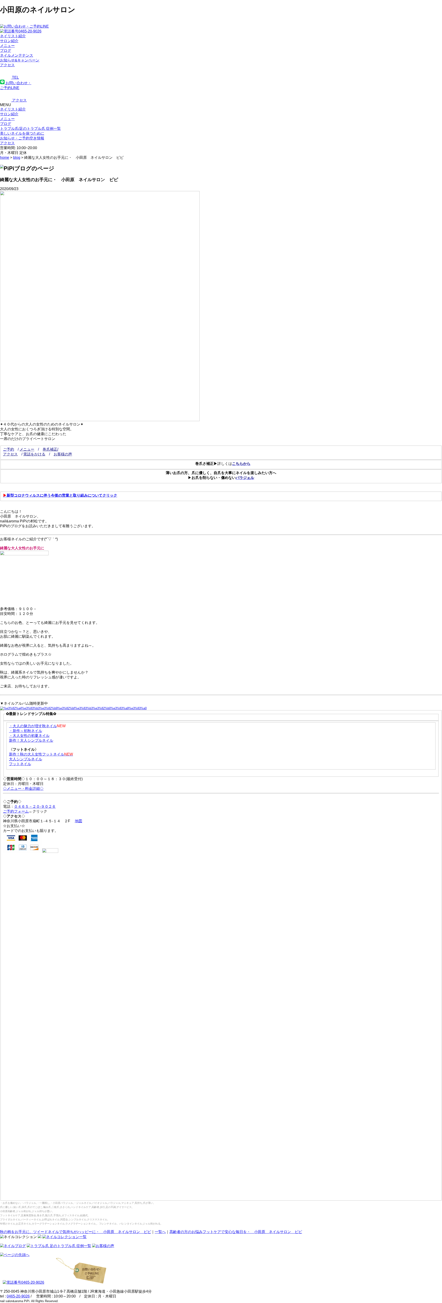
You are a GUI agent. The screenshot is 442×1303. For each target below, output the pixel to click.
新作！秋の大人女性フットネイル (41, 754)
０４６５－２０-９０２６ (35, 806)
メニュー (7, 119)
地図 (78, 821)
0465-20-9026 (18, 1296)
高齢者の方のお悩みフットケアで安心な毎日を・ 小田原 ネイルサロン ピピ (235, 1232)
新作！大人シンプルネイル (31, 740)
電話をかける (34, 454)
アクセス (10, 454)
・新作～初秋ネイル (25, 731)
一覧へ (160, 1232)
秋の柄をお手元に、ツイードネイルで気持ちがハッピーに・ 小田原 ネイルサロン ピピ (75, 1232)
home (4, 157)
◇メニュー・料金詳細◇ (23, 788)
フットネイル (20, 764)
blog (16, 157)
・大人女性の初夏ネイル (29, 736)
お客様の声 (63, 454)
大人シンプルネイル (25, 759)
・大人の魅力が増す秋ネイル (33, 726)
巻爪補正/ (50, 449)
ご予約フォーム (16, 811)
